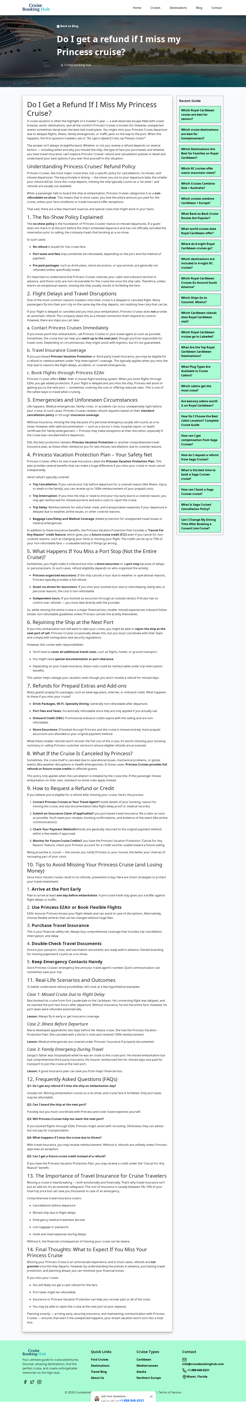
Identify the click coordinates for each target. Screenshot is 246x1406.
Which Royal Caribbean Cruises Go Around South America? (199, 282)
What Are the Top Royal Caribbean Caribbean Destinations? (198, 351)
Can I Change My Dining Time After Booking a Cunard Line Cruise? (198, 524)
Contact (216, 8)
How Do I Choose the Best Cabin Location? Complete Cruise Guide (200, 420)
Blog (199, 8)
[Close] (151, 1396)
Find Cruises (99, 1359)
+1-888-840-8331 (198, 1370)
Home (137, 8)
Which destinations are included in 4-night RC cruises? (197, 263)
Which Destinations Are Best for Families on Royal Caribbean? (199, 153)
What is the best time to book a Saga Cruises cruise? (198, 474)
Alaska (141, 1372)
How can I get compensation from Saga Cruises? (199, 440)
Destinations (178, 8)
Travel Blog (99, 1372)
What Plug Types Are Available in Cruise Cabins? (196, 371)
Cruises (155, 8)
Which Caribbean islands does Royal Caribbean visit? (199, 317)
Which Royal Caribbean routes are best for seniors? (197, 114)
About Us (97, 1378)
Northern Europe (149, 1378)
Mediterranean (147, 1366)
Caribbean (144, 1359)
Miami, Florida (197, 1377)
